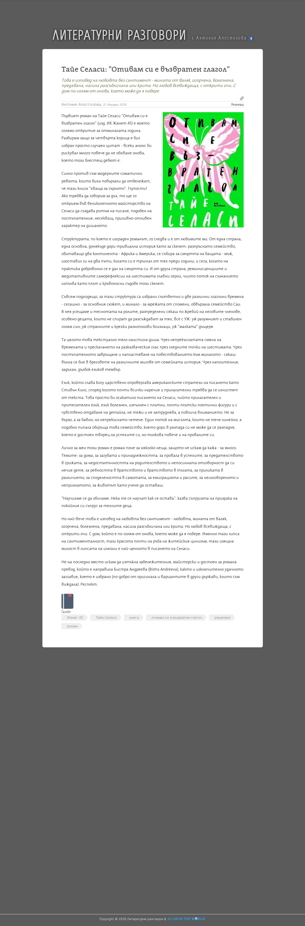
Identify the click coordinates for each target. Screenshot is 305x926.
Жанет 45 (75, 617)
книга (134, 617)
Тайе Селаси (106, 617)
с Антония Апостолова (220, 37)
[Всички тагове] (67, 601)
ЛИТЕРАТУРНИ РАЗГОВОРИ (120, 34)
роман (72, 626)
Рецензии (237, 104)
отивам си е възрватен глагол (177, 617)
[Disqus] (152, 718)
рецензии (222, 617)
